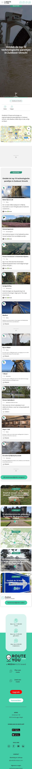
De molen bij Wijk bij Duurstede (12, 455)
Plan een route (18, 671)
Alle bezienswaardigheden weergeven (14, 477)
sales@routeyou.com (17, 760)
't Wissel (5, 374)
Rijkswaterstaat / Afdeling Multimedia (10, 96)
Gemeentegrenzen (8, 229)
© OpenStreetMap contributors (25, 141)
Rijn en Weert (6, 347)
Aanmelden (16, 700)
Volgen (12, 109)
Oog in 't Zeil (6, 429)
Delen (5, 109)
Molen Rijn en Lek (8, 200)
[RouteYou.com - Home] (7, 2)
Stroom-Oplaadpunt (9, 400)
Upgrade (16, 692)
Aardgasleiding (7, 286)
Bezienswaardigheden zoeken (16, 603)
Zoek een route (17, 681)
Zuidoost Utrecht (17, 101)
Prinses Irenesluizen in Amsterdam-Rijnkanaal (16, 256)
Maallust (5, 315)
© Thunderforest (17, 141)
